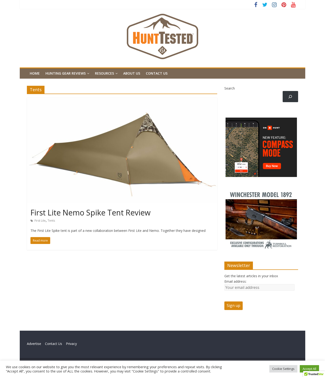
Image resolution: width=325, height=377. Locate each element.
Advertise (36, 343)
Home (35, 73)
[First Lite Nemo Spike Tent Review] (122, 100)
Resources (104, 73)
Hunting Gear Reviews (65, 73)
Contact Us (156, 73)
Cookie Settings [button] (283, 369)
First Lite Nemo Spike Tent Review (90, 212)
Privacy (71, 343)
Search (229, 88)
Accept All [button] (309, 369)
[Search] (290, 96)
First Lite (40, 221)
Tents (51, 221)
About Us (131, 73)
